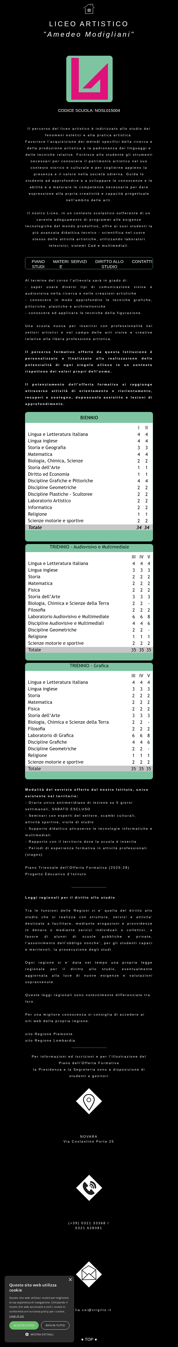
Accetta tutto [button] (24, 1325)
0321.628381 (88, 1228)
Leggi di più (16, 1316)
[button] (39, 1334)
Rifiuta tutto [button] (55, 1325)
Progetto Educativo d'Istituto (55, 874)
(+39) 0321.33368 (87, 1223)
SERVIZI (79, 261)
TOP (89, 1339)
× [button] (70, 1280)
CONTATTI (142, 261)
